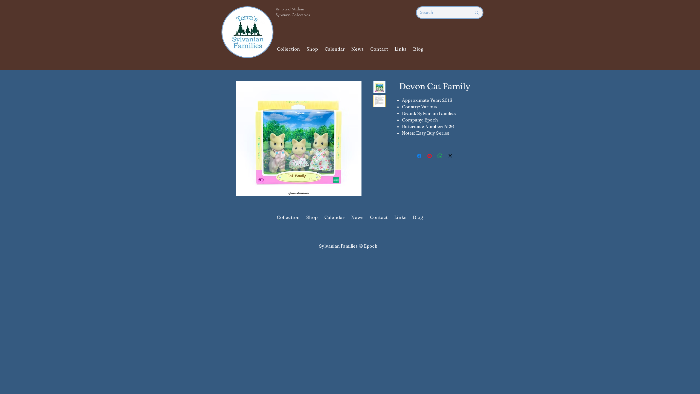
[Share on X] (450, 156)
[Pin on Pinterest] (429, 156)
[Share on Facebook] (419, 156)
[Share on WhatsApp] (440, 156)
